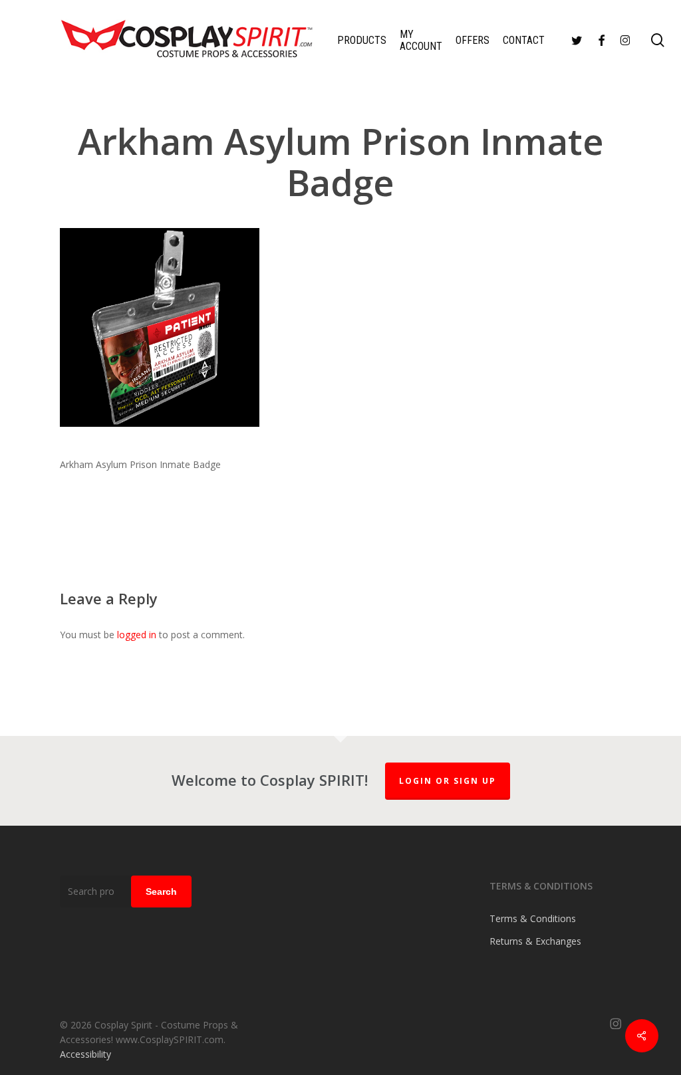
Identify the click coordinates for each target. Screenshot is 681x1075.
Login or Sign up (447, 780)
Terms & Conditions (532, 918)
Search (161, 891)
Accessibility (85, 1054)
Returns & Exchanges (535, 941)
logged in (136, 634)
